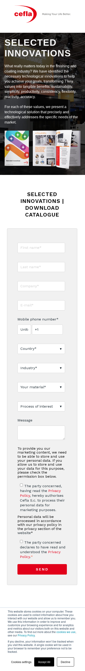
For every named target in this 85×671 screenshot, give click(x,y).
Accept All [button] (44, 662)
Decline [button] (65, 662)
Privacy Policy (26, 635)
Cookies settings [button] (21, 662)
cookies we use (65, 632)
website (24, 533)
